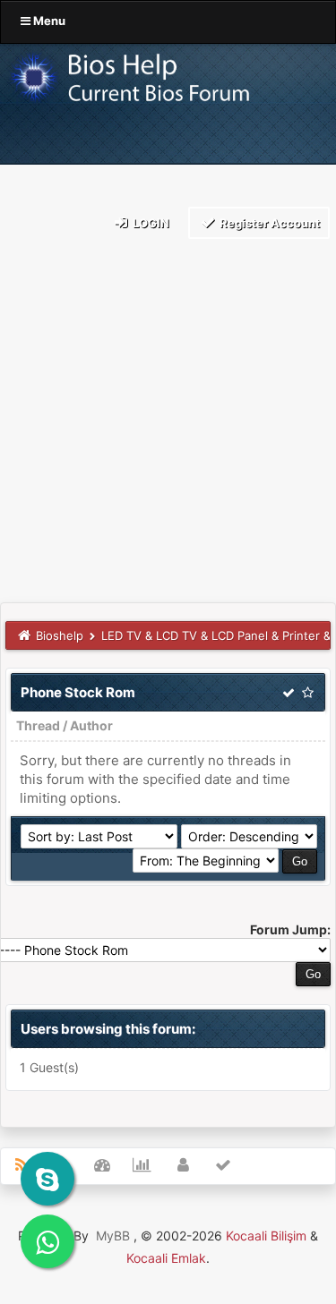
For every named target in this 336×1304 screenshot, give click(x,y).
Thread (38, 725)
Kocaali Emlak (166, 1258)
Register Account (268, 223)
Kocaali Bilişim (266, 1235)
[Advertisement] (168, 425)
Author (91, 725)
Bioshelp (59, 635)
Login (149, 223)
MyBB (113, 1235)
